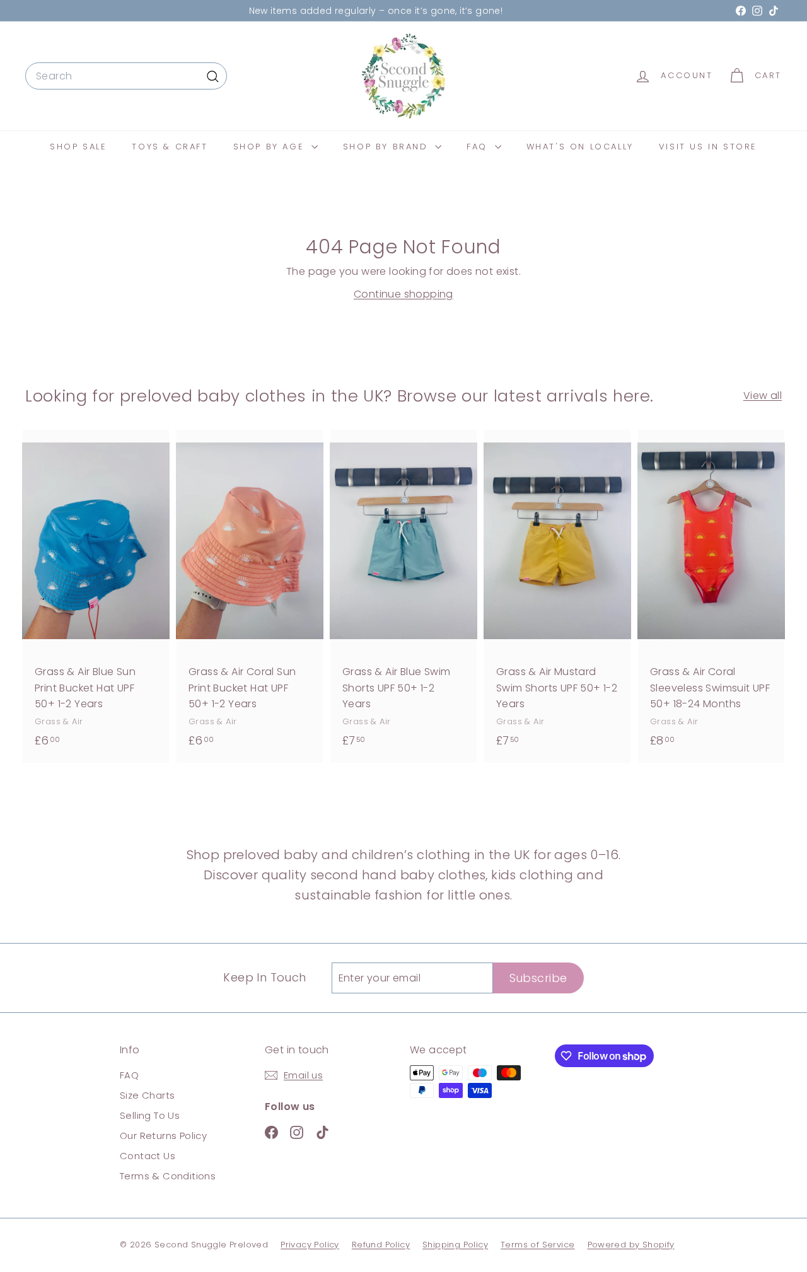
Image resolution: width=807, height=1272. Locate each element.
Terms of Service (537, 1245)
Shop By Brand (387, 147)
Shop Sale (78, 147)
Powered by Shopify (631, 1245)
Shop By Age (270, 147)
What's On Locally (580, 147)
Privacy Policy (310, 1245)
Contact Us (147, 1155)
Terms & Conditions (168, 1175)
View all (762, 395)
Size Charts (147, 1095)
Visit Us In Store (708, 147)
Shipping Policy (455, 1245)
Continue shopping (403, 294)
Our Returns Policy (163, 1135)
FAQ (479, 147)
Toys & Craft (169, 147)
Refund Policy (381, 1245)
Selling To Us (150, 1115)
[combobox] (126, 76)
